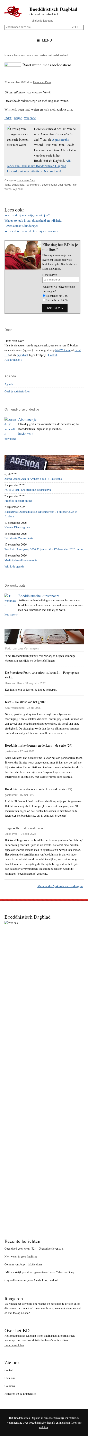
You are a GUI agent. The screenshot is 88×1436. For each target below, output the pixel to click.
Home (8, 55)
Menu (47, 40)
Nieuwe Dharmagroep (17, 527)
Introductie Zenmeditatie (19, 538)
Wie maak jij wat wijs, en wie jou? (27, 215)
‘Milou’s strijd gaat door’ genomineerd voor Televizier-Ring (39, 1272)
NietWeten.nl (63, 350)
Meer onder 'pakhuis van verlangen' (60, 886)
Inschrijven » (25, 433)
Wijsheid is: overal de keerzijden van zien (31, 231)
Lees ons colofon (14, 1345)
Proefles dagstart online (18, 501)
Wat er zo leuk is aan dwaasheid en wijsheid (33, 220)
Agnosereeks (60, 139)
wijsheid (18, 189)
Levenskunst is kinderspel (21, 225)
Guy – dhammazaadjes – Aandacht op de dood (31, 1280)
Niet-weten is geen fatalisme (21, 1256)
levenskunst (33, 184)
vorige (18, 118)
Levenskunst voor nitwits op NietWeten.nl (34, 171)
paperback (22, 355)
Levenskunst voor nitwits (56, 184)
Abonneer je (27, 419)
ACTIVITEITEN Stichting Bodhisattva (28, 490)
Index (8, 118)
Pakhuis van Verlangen (22, 648)
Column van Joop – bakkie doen (23, 1264)
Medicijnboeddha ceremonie (21, 560)
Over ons (10, 1378)
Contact (52, 355)
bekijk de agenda (14, 566)
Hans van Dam (22, 55)
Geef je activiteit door (17, 391)
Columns (10, 1386)
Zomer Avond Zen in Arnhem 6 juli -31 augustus (33, 479)
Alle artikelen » (14, 359)
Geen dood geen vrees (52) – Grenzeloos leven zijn (34, 1248)
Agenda (9, 384)
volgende (30, 118)
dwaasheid (18, 184)
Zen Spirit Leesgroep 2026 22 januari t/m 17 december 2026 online (44, 549)
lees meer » (11, 614)
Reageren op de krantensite (20, 1393)
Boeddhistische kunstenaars (38, 595)
